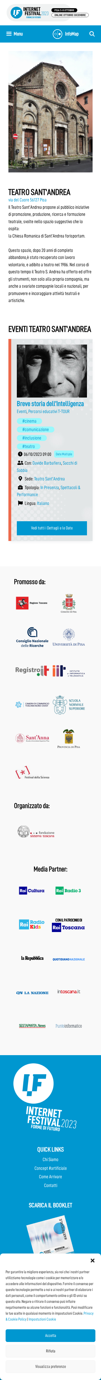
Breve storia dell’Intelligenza (50, 403)
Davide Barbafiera (47, 463)
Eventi (22, 411)
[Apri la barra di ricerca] (92, 34)
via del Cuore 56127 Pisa (27, 200)
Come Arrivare (50, 1176)
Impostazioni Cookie (42, 1319)
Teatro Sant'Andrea (49, 478)
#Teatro (28, 446)
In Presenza (49, 487)
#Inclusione (31, 438)
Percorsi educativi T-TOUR (49, 411)
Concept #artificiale (51, 1168)
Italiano (43, 503)
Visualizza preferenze (50, 1367)
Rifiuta (50, 1351)
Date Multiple (64, 454)
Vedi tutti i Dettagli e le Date (52, 528)
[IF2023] (48, 12)
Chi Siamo (50, 1159)
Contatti (50, 1185)
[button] (92, 1260)
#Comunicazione (35, 429)
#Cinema (29, 421)
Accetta (50, 1336)
